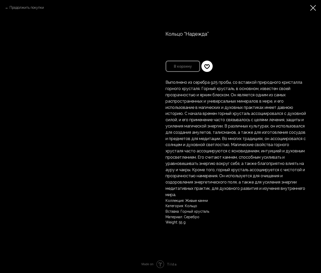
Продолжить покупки (27, 8)
